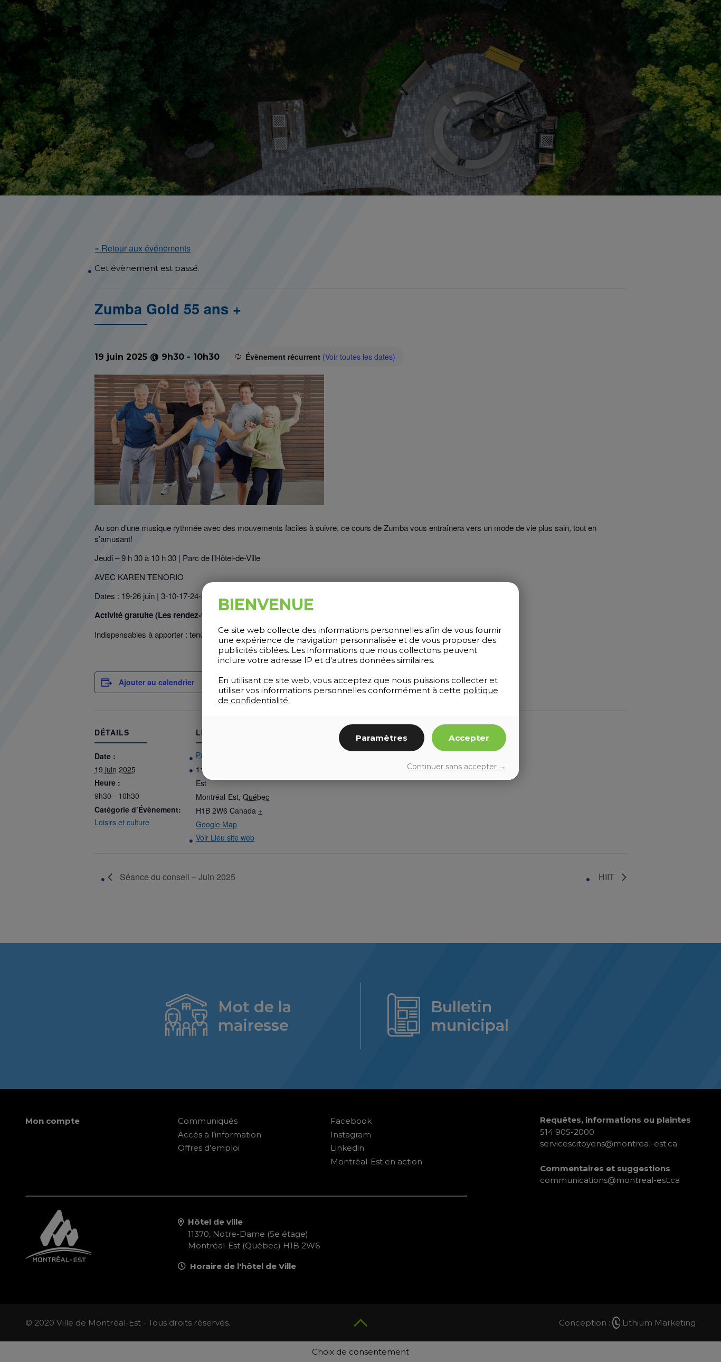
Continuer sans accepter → (456, 766)
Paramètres (381, 738)
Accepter (469, 738)
